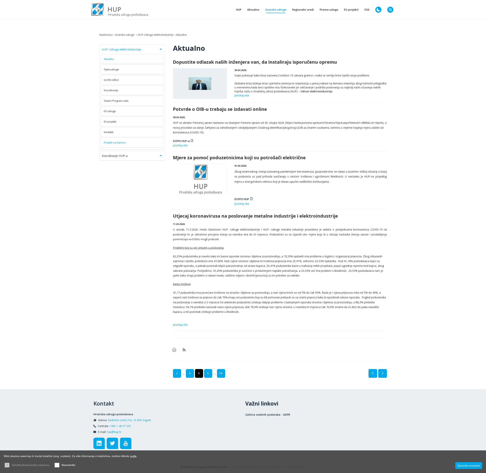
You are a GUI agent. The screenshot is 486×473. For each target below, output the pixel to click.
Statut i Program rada (116, 100)
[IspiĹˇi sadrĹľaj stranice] (174, 350)
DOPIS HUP (241, 199)
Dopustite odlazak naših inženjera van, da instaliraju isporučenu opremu (255, 62)
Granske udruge (275, 9)
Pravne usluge (329, 9)
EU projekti (351, 9)
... (183, 373)
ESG (366, 9)
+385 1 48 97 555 (120, 426)
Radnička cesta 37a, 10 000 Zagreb (129, 420)
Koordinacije (111, 90)
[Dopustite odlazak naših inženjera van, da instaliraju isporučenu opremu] (200, 83)
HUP (238, 9)
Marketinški (68, 465)
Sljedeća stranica (382, 373)
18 (220, 373)
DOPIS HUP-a (181, 141)
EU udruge (110, 111)
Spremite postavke (469, 465)
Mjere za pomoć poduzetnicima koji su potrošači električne (239, 157)
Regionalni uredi (303, 9)
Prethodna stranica (372, 373)
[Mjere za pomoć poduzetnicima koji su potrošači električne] (200, 179)
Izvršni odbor (111, 80)
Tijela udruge (111, 69)
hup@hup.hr (114, 432)
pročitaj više (241, 95)
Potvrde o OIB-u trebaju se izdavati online (220, 109)
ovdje (133, 456)
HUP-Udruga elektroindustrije (156, 34)
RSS (184, 350)
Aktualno (253, 9)
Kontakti (108, 132)
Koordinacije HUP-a (115, 156)
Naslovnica (106, 34)
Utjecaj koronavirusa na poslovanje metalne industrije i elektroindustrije (255, 216)
